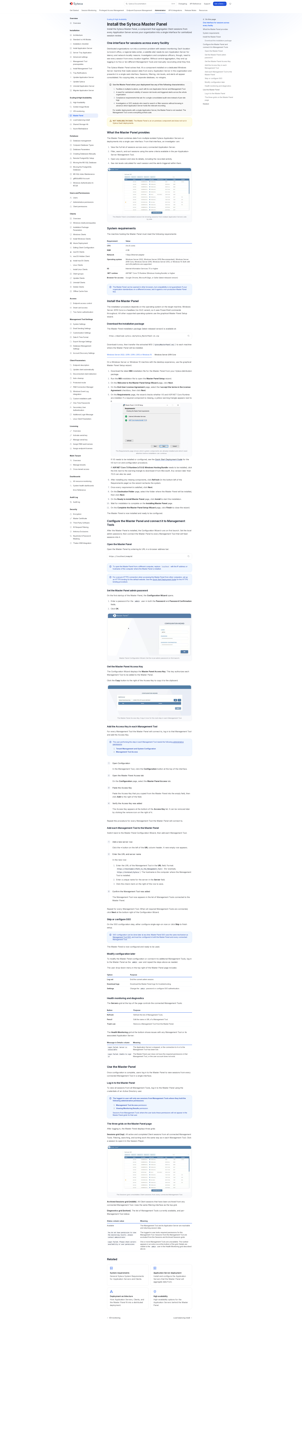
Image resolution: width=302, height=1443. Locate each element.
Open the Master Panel (214, 51)
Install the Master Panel (212, 37)
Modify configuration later (215, 82)
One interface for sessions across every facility (216, 24)
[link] (128, 1275)
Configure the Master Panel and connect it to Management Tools (215, 45)
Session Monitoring (89, 10)
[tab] (129, 354)
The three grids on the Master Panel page (219, 98)
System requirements (211, 33)
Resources (203, 10)
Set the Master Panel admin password (215, 56)
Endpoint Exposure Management (139, 10)
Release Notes (190, 10)
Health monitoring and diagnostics (218, 86)
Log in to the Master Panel (215, 93)
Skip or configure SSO (213, 78)
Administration (160, 10)
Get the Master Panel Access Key (218, 61)
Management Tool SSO (122, 937)
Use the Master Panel (211, 90)
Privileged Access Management (111, 10)
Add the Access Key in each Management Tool (216, 66)
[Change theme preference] (230, 4)
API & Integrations (175, 10)
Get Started (74, 10)
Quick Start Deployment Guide (168, 459)
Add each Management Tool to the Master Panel (218, 73)
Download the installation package (218, 41)
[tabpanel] (149, 437)
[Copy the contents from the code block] (188, 335)
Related (206, 104)
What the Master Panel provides (215, 29)
